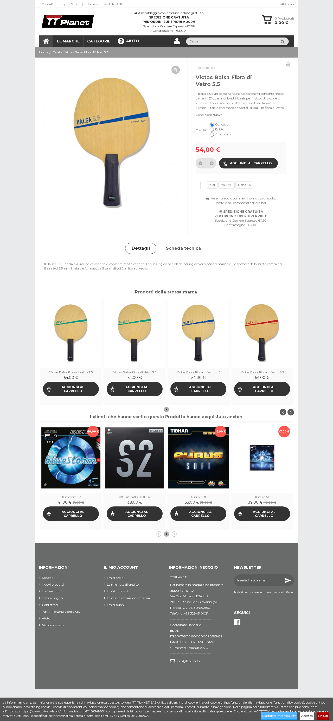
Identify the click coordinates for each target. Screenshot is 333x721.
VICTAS (226, 185)
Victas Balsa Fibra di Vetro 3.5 (134, 372)
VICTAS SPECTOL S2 (71, 497)
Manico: (202, 129)
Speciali (47, 578)
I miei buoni (116, 605)
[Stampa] (288, 64)
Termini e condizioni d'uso (61, 611)
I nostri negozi (52, 598)
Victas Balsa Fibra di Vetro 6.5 (262, 372)
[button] (98, 41)
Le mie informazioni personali (129, 598)
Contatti (48, 4)
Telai (211, 185)
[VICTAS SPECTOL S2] (70, 458)
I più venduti (51, 591)
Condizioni (204, 115)
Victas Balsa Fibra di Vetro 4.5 (198, 372)
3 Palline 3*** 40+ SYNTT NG (262, 443)
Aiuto (46, 618)
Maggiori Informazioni (279, 716)
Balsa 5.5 (244, 185)
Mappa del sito (52, 625)
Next (290, 412)
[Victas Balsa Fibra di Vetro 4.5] (198, 333)
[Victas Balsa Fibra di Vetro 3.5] (134, 333)
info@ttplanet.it (189, 661)
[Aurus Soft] (134, 458)
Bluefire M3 (198, 497)
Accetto (307, 716)
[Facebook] (237, 622)
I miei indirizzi (117, 591)
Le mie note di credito (123, 584)
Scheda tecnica (183, 248)
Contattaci (50, 605)
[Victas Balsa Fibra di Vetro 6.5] (262, 333)
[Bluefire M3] (198, 458)
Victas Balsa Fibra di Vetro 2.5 (71, 372)
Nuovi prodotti (53, 584)
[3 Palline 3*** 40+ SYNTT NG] (262, 431)
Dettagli (141, 248)
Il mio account (121, 567)
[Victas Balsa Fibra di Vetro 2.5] (70, 333)
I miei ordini (115, 578)
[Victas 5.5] (112, 143)
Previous (283, 412)
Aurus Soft (135, 497)
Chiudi (323, 716)
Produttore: (203, 68)
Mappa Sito (68, 4)
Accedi (289, 4)
